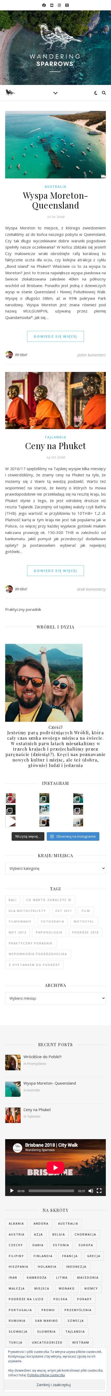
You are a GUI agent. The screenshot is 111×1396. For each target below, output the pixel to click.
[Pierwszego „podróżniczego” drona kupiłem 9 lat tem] (78, 798)
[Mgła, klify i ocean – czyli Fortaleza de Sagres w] (78, 821)
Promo (48, 1310)
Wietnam (80, 1342)
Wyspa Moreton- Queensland (55, 200)
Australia (56, 186)
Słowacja (18, 1331)
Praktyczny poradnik (31, 943)
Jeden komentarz (91, 354)
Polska (60, 1299)
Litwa (62, 1277)
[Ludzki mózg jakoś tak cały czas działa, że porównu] (44, 810)
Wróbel (21, 354)
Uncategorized (47, 1342)
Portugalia (20, 1310)
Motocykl (84, 921)
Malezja (17, 1288)
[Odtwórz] (11, 1190)
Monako (67, 1288)
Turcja (15, 1342)
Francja (70, 1256)
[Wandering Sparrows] (55, 47)
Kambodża (37, 1277)
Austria (17, 1234)
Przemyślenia (78, 1310)
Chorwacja (85, 1234)
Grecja (93, 1256)
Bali (13, 900)
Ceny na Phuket (55, 445)
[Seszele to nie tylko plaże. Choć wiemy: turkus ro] (11, 810)
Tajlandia (55, 437)
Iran (13, 1277)
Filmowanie (20, 921)
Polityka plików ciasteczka (46, 1375)
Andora (41, 1223)
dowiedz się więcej (55, 336)
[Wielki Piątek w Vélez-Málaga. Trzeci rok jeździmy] (11, 798)
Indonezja (76, 1266)
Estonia (61, 1245)
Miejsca (41, 1288)
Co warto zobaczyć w (48, 900)
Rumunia (17, 1320)
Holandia (47, 1266)
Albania (16, 1223)
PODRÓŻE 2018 (85, 932)
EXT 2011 (64, 911)
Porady (84, 1299)
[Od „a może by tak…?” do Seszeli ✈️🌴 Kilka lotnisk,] (11, 821)
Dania (38, 1245)
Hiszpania (18, 1266)
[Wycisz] (90, 1190)
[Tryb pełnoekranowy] (99, 1190)
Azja (38, 1234)
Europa (86, 1245)
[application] (55, 1167)
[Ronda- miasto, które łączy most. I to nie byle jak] (44, 821)
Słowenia (46, 1331)
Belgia (58, 1234)
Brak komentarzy (91, 589)
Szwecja (76, 1320)
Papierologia (49, 932)
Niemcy (91, 1288)
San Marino (46, 1320)
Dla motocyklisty (27, 911)
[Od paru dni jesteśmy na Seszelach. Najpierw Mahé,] (78, 810)
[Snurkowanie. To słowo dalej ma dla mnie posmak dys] (44, 798)
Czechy (16, 1245)
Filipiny (16, 1256)
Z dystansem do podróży (34, 965)
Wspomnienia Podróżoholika (38, 954)
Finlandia (43, 1256)
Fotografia (52, 921)
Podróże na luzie (26, 1299)
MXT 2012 (17, 932)
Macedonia (88, 1277)
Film (86, 911)
